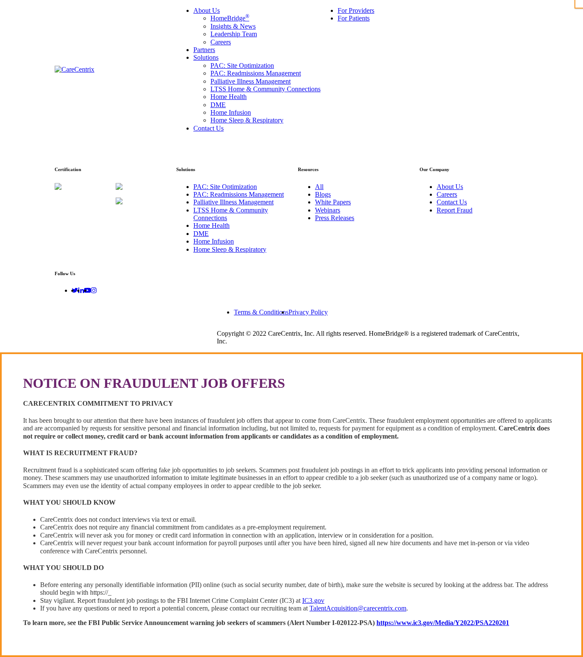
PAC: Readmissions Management (238, 194)
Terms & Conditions (261, 312)
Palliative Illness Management (233, 202)
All (319, 186)
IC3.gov (313, 600)
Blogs (323, 194)
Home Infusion (213, 241)
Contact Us (452, 202)
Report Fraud (454, 210)
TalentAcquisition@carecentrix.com (357, 608)
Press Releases (334, 217)
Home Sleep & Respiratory (229, 249)
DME (201, 233)
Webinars (327, 210)
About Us (450, 186)
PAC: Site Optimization (225, 186)
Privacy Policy (308, 312)
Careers (447, 194)
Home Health (211, 225)
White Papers (333, 202)
